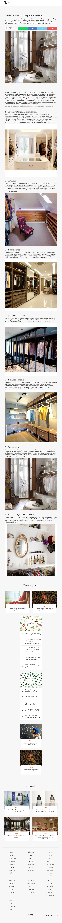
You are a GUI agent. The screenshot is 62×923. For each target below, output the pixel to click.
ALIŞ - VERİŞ (12, 855)
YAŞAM (6, 12)
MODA (12, 852)
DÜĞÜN (12, 873)
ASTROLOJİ (12, 892)
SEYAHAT (50, 855)
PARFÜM (31, 867)
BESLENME (12, 886)
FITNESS (12, 889)
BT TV (49, 880)
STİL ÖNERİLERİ (12, 858)
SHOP (12, 903)
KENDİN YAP (12, 870)
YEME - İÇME (50, 861)
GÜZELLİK (31, 852)
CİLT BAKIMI (31, 864)
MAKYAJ (31, 861)
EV (9, 12)
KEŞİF (50, 876)
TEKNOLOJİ (50, 870)
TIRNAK (31, 858)
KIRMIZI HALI (31, 892)
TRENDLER (12, 864)
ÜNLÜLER (12, 867)
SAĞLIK (12, 883)
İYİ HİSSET (12, 880)
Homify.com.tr (33, 106)
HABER (50, 873)
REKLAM (12, 909)
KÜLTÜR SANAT (31, 883)
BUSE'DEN (12, 900)
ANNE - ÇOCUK (50, 864)
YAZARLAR (12, 906)
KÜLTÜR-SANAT (50, 895)
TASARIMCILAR (12, 861)
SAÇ (31, 855)
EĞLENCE (31, 880)
